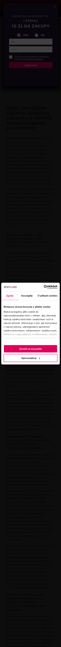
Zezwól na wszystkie (30, 349)
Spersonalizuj (28, 358)
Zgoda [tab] (9, 295)
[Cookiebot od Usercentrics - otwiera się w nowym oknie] (43, 287)
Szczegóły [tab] (27, 295)
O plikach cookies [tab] (47, 295)
